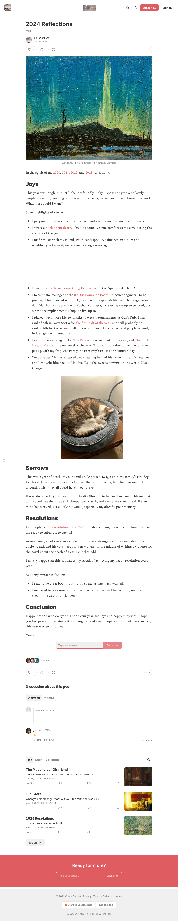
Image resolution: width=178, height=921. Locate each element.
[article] (89, 776)
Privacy (87, 896)
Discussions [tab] (52, 759)
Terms (96, 896)
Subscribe (149, 7)
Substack (72, 913)
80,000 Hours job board (91, 295)
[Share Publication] (135, 7)
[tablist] (41, 697)
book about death (58, 227)
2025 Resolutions (40, 818)
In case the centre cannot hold (44, 823)
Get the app (106, 905)
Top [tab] (30, 759)
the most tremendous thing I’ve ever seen (70, 288)
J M (35, 730)
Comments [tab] (34, 697)
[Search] (127, 7)
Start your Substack (80, 905)
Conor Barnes (41, 38)
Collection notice (112, 896)
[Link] (21, 184)
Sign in (167, 7)
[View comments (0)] (59, 832)
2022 (74, 172)
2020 (56, 172)
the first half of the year (93, 323)
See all (33, 842)
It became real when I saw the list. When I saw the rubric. (60, 774)
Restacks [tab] (49, 697)
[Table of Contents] (3, 460)
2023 (89, 172)
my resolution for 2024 (65, 527)
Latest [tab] (38, 759)
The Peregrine (83, 340)
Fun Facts (33, 794)
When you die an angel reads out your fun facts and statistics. (62, 799)
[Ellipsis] (150, 730)
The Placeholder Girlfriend (47, 770)
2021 (65, 172)
